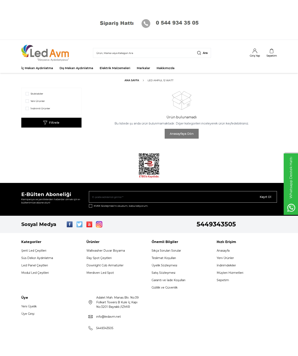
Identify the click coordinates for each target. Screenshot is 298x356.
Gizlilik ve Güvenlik (165, 287)
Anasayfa (223, 250)
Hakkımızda (165, 68)
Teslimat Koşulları (164, 258)
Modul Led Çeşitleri (35, 273)
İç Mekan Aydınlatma (37, 68)
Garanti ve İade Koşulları (168, 280)
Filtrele (54, 122)
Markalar (143, 68)
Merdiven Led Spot (100, 273)
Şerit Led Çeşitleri (33, 250)
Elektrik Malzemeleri (115, 68)
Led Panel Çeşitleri (34, 265)
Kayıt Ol (265, 197)
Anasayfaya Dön (182, 134)
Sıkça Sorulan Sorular (166, 250)
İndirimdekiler (226, 265)
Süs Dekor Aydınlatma (37, 258)
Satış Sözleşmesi (163, 273)
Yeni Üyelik (29, 306)
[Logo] (45, 53)
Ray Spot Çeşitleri (99, 258)
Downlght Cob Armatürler (105, 265)
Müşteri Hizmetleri (230, 273)
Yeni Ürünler (225, 258)
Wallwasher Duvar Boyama (105, 250)
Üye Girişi (27, 314)
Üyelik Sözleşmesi (164, 265)
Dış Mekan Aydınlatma (76, 68)
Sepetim (223, 280)
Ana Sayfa (132, 80)
